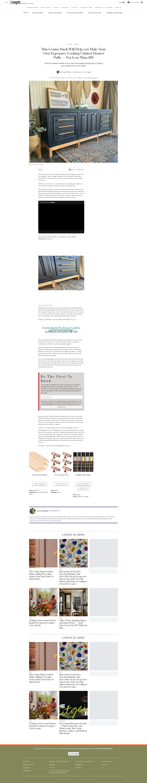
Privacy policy (106, 761)
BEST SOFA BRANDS (37, 12)
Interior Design (32, 7)
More (117, 7)
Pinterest (105, 764)
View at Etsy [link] (83, 488)
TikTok (52, 767)
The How (56, 7)
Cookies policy (28, 764)
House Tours (45, 7)
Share (42, 169)
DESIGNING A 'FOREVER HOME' (114, 12)
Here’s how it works (92, 77)
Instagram (79, 764)
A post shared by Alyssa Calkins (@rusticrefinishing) (61, 328)
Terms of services (61, 401)
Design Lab (99, 7)
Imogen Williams (67, 72)
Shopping (65, 7)
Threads (78, 767)
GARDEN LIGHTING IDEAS (54, 12)
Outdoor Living (86, 7)
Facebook (26, 767)
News (76, 44)
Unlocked (109, 7)
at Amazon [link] (83, 484)
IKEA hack (50, 184)
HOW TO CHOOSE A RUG (94, 12)
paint (74, 312)
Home (70, 44)
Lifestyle (74, 7)
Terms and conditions (84, 761)
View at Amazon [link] (39, 484)
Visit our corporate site (104, 748)
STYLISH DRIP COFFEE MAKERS (75, 12)
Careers (52, 764)
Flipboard (27, 771)
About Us (26, 761)
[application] (61, 217)
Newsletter (81, 169)
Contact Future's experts (59, 761)
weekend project (50, 342)
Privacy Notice (48, 403)
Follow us (73, 169)
